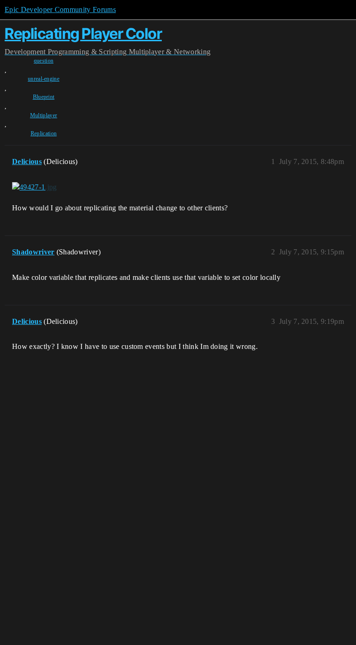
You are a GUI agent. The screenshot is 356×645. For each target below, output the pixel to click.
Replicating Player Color (83, 34)
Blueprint (44, 97)
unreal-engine (43, 79)
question (44, 60)
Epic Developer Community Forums (60, 9)
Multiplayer (43, 115)
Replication (44, 133)
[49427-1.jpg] (34, 187)
